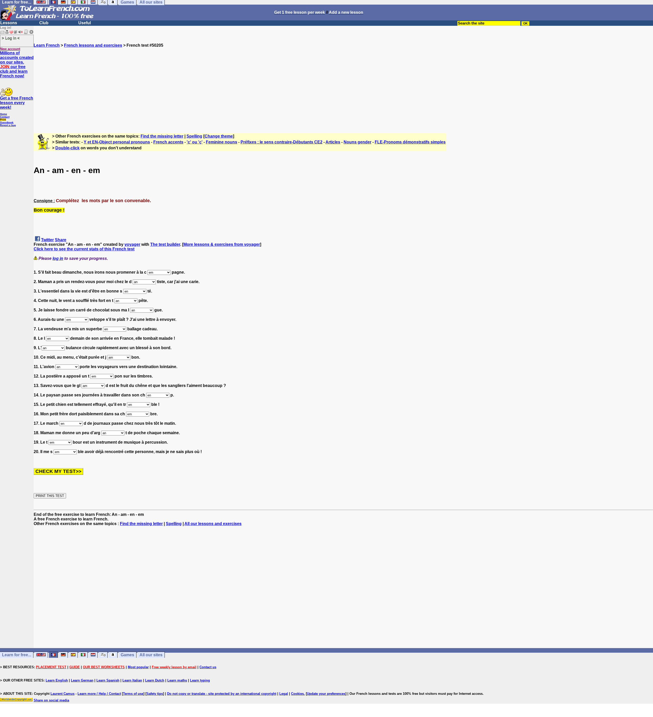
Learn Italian (132, 680)
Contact (4, 116)
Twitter (47, 240)
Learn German (82, 680)
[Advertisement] (343, 83)
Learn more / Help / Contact (99, 694)
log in (58, 258)
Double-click (67, 148)
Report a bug (8, 125)
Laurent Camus (62, 694)
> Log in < (11, 38)
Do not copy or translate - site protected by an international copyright (221, 694)
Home (3, 114)
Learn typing (200, 680)
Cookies (297, 694)
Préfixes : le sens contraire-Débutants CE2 (281, 142)
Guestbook (7, 122)
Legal (283, 694)
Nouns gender (357, 142)
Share (60, 240)
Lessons (8, 23)
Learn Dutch (154, 680)
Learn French (47, 45)
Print (3, 119)
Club (43, 23)
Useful (84, 23)
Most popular (138, 667)
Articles (332, 142)
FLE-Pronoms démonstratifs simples (410, 142)
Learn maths (177, 680)
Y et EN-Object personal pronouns (117, 142)
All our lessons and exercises (213, 523)
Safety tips (154, 694)
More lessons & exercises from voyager (221, 244)
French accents (168, 142)
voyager (132, 244)
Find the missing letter (162, 136)
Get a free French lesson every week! (16, 103)
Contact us (207, 667)
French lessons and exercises (93, 45)
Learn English (57, 680)
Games (127, 655)
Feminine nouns (221, 142)
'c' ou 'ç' (195, 142)
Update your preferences (326, 694)
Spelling (194, 136)
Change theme (219, 136)
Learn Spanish (107, 680)
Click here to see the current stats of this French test (84, 249)
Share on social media (51, 700)
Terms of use (133, 694)
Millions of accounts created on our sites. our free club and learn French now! (17, 64)
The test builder (165, 244)
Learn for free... (16, 655)
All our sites (151, 655)
